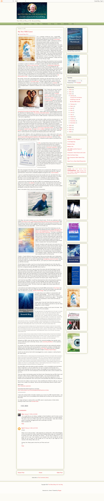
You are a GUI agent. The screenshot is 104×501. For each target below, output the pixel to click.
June (71, 112)
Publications (45, 23)
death (78, 170)
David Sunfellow (54, 172)
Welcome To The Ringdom (73, 139)
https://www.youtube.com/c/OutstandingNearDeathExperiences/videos (33, 390)
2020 (70, 89)
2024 (70, 127)
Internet (59, 23)
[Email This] (21, 406)
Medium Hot (70, 146)
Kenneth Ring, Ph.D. (23, 34)
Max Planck (44, 348)
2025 (70, 129)
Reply (23, 423)
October (72, 118)
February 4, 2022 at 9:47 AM (31, 428)
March (72, 106)
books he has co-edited (39, 129)
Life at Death (57, 39)
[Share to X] (24, 406)
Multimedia (66, 23)
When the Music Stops (72, 155)
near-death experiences (52, 147)
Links (73, 23)
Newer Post (21, 472)
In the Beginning (71, 141)
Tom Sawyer (56, 287)
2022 (70, 93)
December (73, 122)
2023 (70, 125)
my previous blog (48, 100)
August (72, 116)
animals (69, 168)
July (71, 114)
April (71, 108)
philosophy (69, 173)
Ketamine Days (71, 144)
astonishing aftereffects (48, 341)
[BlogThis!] (23, 406)
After (39, 143)
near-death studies (35, 81)
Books (33, 23)
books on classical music (33, 65)
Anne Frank (75, 168)
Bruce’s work (53, 99)
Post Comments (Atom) (43, 477)
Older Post (60, 472)
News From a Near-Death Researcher (76, 161)
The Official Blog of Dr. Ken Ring (55, 484)
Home (19, 23)
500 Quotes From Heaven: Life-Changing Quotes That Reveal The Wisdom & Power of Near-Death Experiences (48, 231)
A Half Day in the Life (75, 99)
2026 (70, 131)
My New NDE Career (75, 101)
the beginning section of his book (50, 259)
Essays (52, 23)
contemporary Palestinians (53, 65)
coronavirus (71, 170)
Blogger (59, 490)
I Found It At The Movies (76, 97)
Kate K (23, 428)
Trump (76, 173)
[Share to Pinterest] (27, 406)
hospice (72, 172)
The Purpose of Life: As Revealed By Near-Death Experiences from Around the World (40, 221)
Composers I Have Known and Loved (76, 152)
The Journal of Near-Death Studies (41, 112)
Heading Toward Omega (38, 290)
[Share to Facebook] (26, 406)
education (82, 170)
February (72, 104)
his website (31, 182)
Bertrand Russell (82, 168)
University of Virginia (49, 97)
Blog (38, 23)
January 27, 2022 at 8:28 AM (31, 414)
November (73, 120)
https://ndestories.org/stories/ (24, 386)
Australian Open (34, 401)
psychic (73, 173)
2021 (70, 91)
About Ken (26, 23)
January (72, 95)
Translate (78, 82)
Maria (23, 414)
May (71, 110)
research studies (28, 129)
